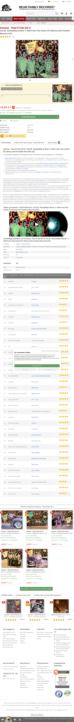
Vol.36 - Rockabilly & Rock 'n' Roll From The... (36, 532)
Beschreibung (6, 142)
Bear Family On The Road (10, 641)
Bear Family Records (11, 158)
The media (40, 685)
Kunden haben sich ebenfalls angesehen (47, 595)
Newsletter (23, 685)
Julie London (40, 180)
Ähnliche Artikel (7, 595)
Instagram (23, 636)
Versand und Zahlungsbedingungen (43, 680)
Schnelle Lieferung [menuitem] (61, 635)
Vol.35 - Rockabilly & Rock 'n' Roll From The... (61, 532)
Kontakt (22, 675)
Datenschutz (40, 687)
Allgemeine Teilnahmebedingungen (27, 667)
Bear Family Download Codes (9, 635)
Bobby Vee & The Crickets (39, 458)
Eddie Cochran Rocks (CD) (61, 616)
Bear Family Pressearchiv (10, 643)
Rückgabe (23, 683)
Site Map (39, 677)
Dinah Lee (34, 334)
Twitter (22, 641)
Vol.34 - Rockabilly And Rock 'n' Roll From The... (11, 571)
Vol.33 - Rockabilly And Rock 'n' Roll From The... (11, 532)
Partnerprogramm (42, 683)
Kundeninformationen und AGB (44, 674)
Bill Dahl (38, 172)
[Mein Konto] (67, 14)
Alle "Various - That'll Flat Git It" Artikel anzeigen (36, 589)
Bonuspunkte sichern (18, 136)
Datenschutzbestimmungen (51, 351)
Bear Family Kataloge (9, 639)
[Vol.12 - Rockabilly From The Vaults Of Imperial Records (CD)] (37, 606)
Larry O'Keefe (35, 470)
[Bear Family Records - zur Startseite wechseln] (6, 8)
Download (30, 130)
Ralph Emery (35, 388)
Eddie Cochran (44, 163)
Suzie (40, 191)
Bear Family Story (8, 645)
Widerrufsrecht (24, 687)
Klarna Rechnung (42, 668)
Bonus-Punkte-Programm (27, 679)
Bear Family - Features (43, 634)
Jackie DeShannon (22, 167)
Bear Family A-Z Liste (9, 632)
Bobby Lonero (36, 293)
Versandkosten (33, 703)
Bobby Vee (18, 191)
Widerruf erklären (37, 715)
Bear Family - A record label (44, 632)
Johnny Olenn (65, 163)
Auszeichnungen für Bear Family (44, 638)
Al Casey (46, 165)
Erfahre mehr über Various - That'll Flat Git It (29, 142)
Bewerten (15, 121)
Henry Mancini (55, 182)
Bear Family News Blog (26, 632)
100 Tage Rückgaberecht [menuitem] (63, 637)
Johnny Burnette (53, 163)
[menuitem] (42, 14)
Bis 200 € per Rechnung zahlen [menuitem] (62, 640)
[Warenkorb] (71, 14)
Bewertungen (53, 142)
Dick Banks (35, 323)
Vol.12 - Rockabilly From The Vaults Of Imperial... (37, 616)
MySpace (22, 639)
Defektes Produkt (25, 681)
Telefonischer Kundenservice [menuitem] (60, 655)
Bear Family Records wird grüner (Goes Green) (27, 672)
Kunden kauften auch (23, 595)
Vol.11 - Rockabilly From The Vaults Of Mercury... (13, 616)
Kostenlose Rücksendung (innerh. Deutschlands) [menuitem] (63, 647)
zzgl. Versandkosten (12, 110)
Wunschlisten (40, 1)
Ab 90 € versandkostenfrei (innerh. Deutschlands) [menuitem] (63, 644)
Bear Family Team (8, 647)
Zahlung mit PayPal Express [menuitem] (61, 651)
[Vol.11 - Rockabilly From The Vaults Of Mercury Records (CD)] (13, 606)
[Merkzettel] (62, 14)
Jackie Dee (61, 165)
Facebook (23, 634)
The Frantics (35, 464)
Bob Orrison (35, 417)
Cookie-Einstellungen (43, 666)
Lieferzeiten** (24, 677)
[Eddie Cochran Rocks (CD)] (61, 606)
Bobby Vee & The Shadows (39, 329)
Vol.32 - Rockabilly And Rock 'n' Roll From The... (36, 571)
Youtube (22, 643)
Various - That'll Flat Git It (15, 27)
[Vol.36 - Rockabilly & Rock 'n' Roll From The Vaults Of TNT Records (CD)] (37, 519)
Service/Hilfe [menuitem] (67, 1)
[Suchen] (57, 14)
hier (37, 707)
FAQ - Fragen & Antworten (44, 670)
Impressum (40, 689)
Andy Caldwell (36, 452)
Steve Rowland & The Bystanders (41, 376)
